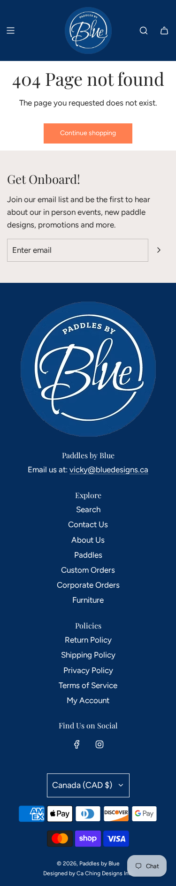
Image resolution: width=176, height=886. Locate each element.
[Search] (143, 30)
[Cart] (164, 30)
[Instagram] (99, 744)
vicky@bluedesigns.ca (108, 469)
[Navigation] (10, 30)
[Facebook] (77, 744)
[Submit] (158, 250)
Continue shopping (88, 133)
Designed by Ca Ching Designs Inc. (88, 873)
